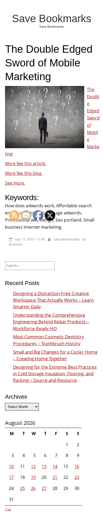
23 (76, 477)
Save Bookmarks (51, 18)
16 (76, 466)
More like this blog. (24, 173)
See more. (15, 183)
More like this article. (25, 163)
